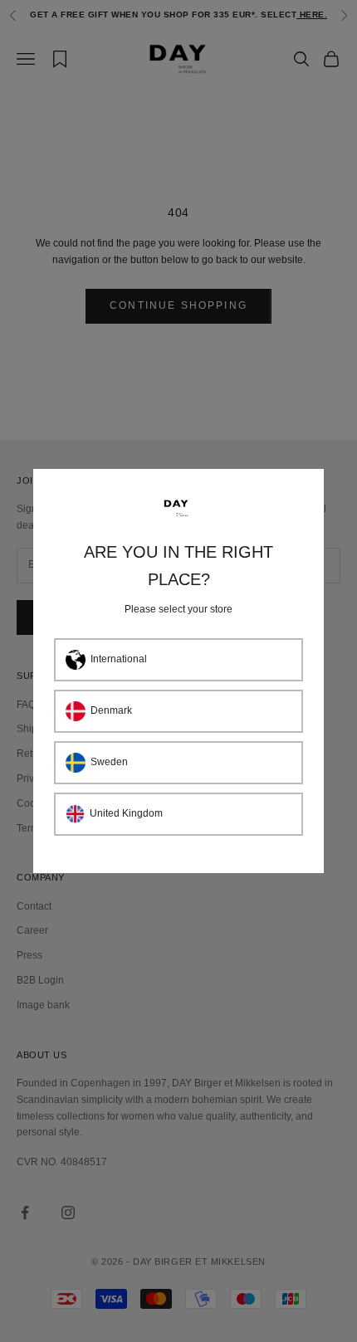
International (118, 659)
